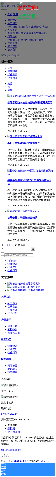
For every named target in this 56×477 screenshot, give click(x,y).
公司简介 (12, 303)
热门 (9, 86)
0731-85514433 (9, 414)
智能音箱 (12, 326)
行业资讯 (12, 74)
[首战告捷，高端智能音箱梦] (23, 211)
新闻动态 (12, 260)
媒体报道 (12, 71)
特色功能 (6, 359)
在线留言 (12, 306)
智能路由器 (13, 332)
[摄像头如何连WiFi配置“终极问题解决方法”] (31, 173)
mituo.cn (44, 461)
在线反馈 (12, 310)
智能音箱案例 (33, 283)
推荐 (9, 83)
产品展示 (6, 319)
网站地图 (12, 365)
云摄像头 (12, 329)
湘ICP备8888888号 (11, 450)
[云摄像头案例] (16, 287)
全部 (9, 68)
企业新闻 (12, 77)
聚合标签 (12, 369)
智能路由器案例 (36, 290)
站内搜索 (12, 372)
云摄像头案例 (33, 287)
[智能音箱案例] (16, 283)
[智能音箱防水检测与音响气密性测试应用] (31, 95)
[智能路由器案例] (17, 290)
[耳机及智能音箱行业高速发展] (24, 136)
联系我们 (12, 313)
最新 (9, 90)
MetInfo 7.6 (20, 461)
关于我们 (6, 296)
